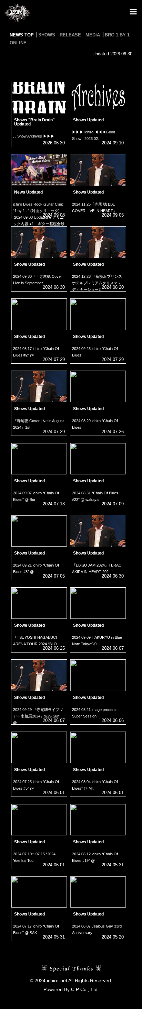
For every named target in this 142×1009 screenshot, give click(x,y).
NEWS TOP (22, 34)
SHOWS (46, 34)
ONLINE (18, 42)
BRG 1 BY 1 (117, 34)
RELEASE (70, 34)
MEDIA (92, 34)
